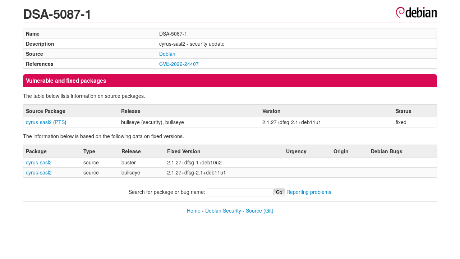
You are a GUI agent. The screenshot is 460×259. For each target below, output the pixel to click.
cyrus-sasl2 (39, 122)
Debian (167, 53)
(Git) (268, 210)
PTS (60, 122)
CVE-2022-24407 (179, 63)
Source (254, 210)
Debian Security (223, 210)
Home (194, 210)
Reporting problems (308, 191)
